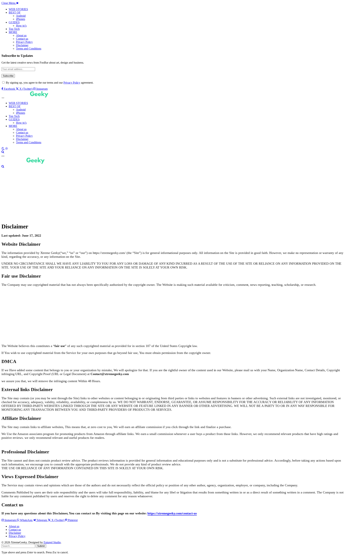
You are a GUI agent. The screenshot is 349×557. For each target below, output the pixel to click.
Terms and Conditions (28, 48)
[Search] (2, 151)
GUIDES (14, 22)
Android (21, 15)
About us (21, 35)
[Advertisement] (110, 193)
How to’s (21, 25)
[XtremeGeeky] (28, 96)
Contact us (22, 38)
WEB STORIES (18, 9)
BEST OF (15, 12)
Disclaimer (22, 45)
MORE (13, 32)
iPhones (20, 19)
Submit (41, 546)
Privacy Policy (24, 42)
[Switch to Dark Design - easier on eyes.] (3, 148)
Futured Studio (52, 542)
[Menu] (3, 97)
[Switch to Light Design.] (6, 148)
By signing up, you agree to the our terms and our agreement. (49, 82)
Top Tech (14, 28)
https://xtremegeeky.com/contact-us (172, 513)
